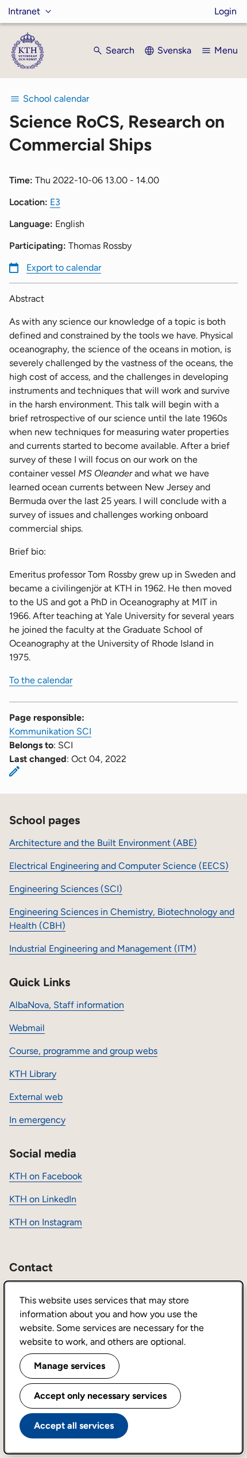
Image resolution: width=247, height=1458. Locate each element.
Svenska (174, 50)
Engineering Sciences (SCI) (65, 888)
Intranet (24, 11)
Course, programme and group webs (83, 1050)
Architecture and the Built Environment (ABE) (103, 842)
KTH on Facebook (45, 1176)
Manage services (69, 1365)
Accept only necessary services (100, 1395)
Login (225, 11)
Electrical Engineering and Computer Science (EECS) (119, 865)
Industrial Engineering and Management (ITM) (102, 948)
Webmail (27, 1027)
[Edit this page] (14, 771)
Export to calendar (63, 267)
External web (36, 1096)
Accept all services (74, 1425)
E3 (55, 202)
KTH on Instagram (45, 1222)
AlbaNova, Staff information (66, 1004)
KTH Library (32, 1073)
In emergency (37, 1119)
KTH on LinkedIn (42, 1199)
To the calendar (40, 680)
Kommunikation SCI (50, 731)
